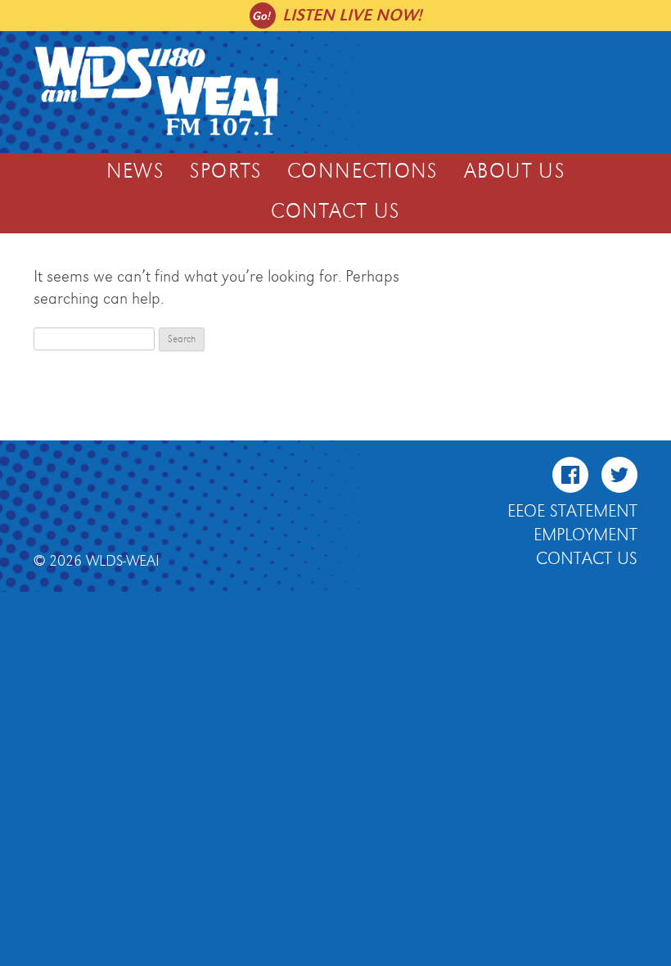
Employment (585, 535)
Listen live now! (352, 15)
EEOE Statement (572, 512)
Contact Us (335, 212)
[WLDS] (156, 133)
